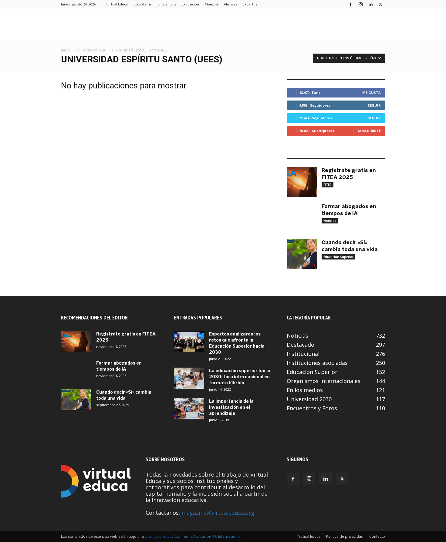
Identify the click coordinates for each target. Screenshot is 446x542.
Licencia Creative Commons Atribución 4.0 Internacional (193, 536)
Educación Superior (338, 257)
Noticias (329, 221)
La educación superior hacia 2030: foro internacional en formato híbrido (239, 376)
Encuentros (166, 4)
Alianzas (230, 4)
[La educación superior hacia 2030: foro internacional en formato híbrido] (189, 378)
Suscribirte (369, 130)
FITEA (327, 185)
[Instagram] (360, 4)
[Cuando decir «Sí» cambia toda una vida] (302, 254)
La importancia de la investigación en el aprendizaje (231, 407)
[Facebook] (350, 4)
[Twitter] (380, 4)
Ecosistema (142, 4)
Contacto (377, 536)
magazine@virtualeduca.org (217, 512)
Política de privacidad (344, 536)
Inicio (65, 50)
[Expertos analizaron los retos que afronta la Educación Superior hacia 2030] (189, 341)
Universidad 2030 (91, 50)
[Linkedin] (370, 4)
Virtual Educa (117, 4)
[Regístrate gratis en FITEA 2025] (302, 182)
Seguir (374, 105)
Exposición (190, 4)
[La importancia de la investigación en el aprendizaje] (189, 408)
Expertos (250, 4)
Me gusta (371, 92)
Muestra (211, 4)
